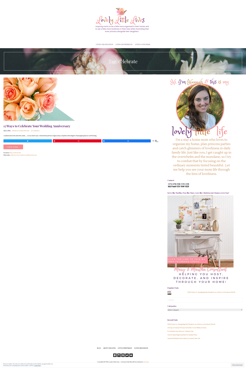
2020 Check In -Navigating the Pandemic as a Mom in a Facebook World (211, 292)
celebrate (13, 155)
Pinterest (123, 355)
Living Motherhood (124, 44)
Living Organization (104, 44)
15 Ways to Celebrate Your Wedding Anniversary (36, 126)
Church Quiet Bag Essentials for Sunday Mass (182, 335)
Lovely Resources (141, 348)
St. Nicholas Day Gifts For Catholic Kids (180, 331)
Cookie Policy (37, 365)
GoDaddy (146, 362)
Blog (11, 152)
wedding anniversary (31, 155)
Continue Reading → (13, 147)
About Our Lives (109, 348)
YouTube (131, 355)
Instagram (119, 355)
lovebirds (22, 155)
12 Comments (35, 130)
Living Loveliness (142, 44)
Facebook (115, 355)
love (17, 155)
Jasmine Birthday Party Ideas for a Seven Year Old (183, 338)
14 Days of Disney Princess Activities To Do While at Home (186, 328)
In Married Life (17, 152)
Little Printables (125, 348)
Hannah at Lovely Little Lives (20, 130)
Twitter (127, 355)
